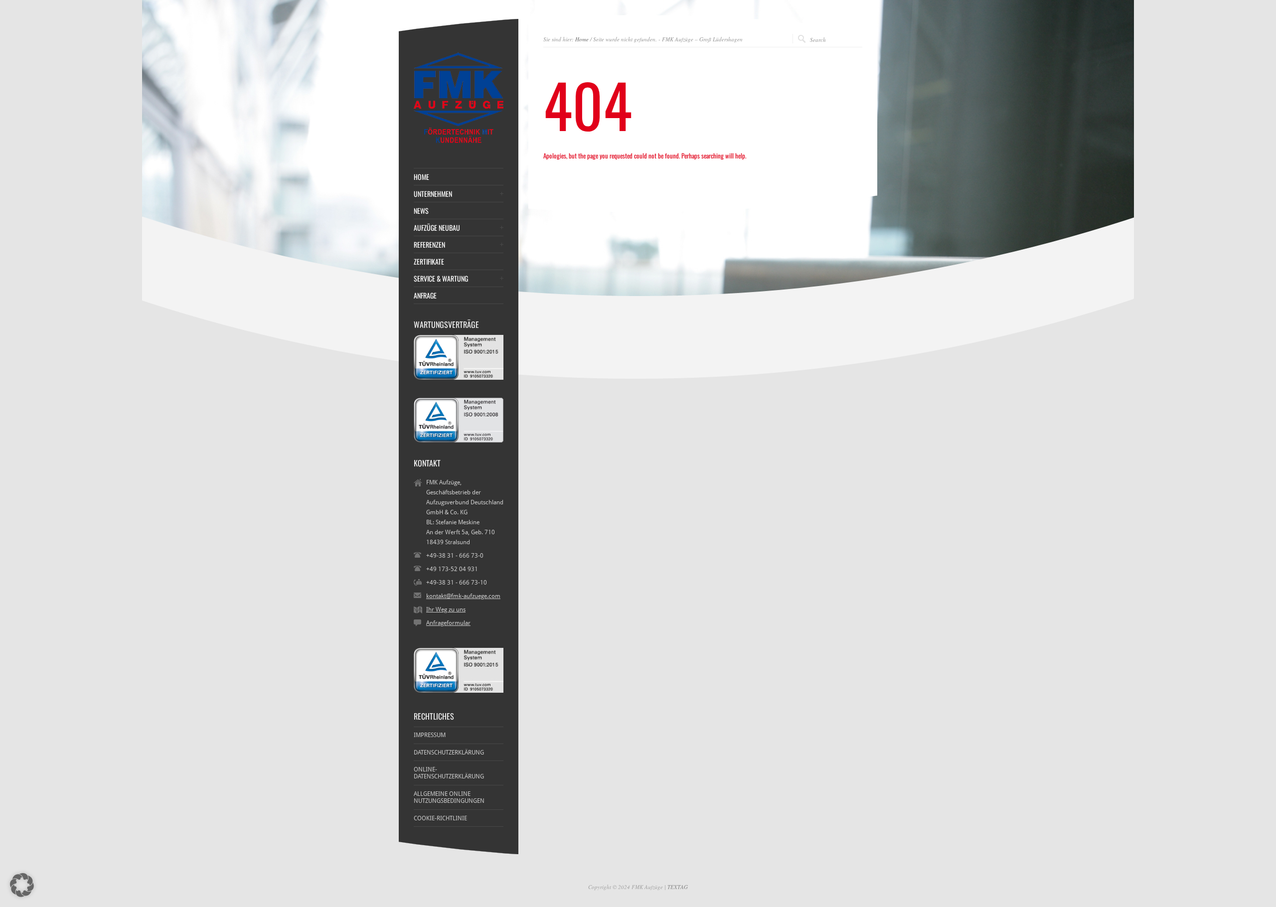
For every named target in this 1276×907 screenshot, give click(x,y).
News (421, 210)
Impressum (430, 735)
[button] (22, 885)
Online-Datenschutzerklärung (449, 773)
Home (582, 39)
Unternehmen (433, 193)
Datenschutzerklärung (449, 752)
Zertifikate (429, 261)
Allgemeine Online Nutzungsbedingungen (449, 797)
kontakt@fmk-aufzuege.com (463, 596)
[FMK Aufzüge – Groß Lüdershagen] (458, 143)
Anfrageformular (448, 622)
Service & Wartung (441, 278)
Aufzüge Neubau (437, 227)
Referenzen (429, 244)
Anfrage (425, 295)
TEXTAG (677, 887)
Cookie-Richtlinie (440, 818)
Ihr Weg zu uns (446, 609)
